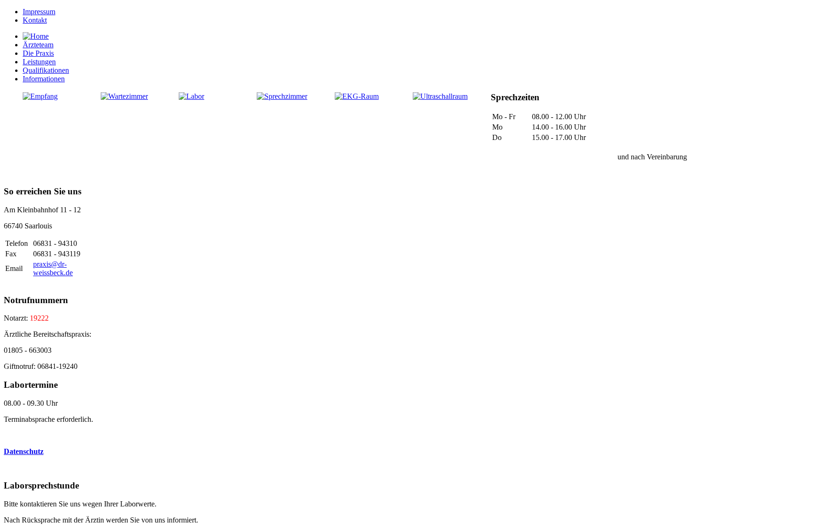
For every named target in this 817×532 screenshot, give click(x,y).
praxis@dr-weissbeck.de (53, 268)
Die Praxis (38, 53)
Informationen (44, 79)
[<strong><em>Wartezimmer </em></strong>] (124, 96)
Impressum (39, 12)
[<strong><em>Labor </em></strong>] (191, 96)
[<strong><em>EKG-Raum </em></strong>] (357, 96)
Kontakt (35, 20)
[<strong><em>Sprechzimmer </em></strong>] (282, 96)
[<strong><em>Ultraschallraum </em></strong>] (440, 96)
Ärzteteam (38, 45)
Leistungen (39, 62)
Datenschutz (23, 451)
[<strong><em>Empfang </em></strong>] (40, 96)
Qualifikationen (46, 70)
